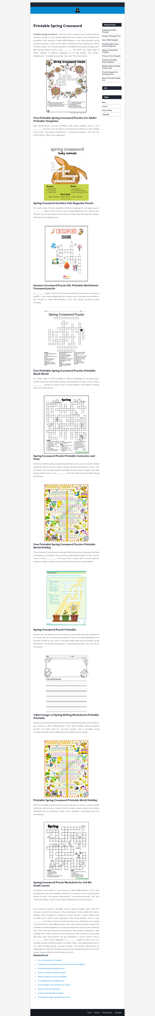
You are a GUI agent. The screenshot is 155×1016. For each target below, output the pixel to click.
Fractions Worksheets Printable (50, 993)
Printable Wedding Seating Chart (51, 968)
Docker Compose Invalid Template (52, 972)
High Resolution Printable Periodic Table (111, 67)
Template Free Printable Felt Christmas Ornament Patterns (61, 964)
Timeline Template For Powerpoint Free (110, 73)
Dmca (104, 102)
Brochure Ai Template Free (111, 36)
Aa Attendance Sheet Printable (109, 31)
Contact (105, 106)
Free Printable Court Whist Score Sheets (54, 985)
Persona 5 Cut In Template (111, 56)
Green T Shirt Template (110, 40)
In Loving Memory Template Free (51, 980)
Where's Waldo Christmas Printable (52, 976)
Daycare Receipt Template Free (111, 79)
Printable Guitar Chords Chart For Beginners (110, 45)
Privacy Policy (107, 110)
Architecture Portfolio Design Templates (109, 61)
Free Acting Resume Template (50, 960)
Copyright (105, 114)
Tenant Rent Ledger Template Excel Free (54, 997)
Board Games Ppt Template (49, 989)
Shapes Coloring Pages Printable (110, 51)
